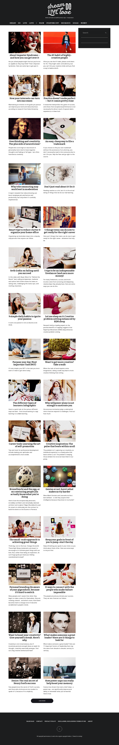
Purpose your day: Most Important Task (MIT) (25, 363)
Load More (42, 700)
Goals (75, 23)
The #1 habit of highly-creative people (59, 56)
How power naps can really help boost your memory (59, 682)
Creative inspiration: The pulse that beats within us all (59, 445)
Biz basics (65, 23)
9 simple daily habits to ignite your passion (25, 317)
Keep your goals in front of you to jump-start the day (59, 541)
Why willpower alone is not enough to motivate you (59, 404)
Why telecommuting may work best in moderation (24, 188)
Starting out (52, 23)
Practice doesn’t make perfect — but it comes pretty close (59, 99)
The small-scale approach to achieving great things (24, 541)
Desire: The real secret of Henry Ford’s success (24, 682)
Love (31, 23)
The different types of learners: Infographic (24, 404)
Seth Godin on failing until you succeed (24, 272)
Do (19, 23)
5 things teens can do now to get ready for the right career (59, 231)
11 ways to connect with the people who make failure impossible (59, 590)
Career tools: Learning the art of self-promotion (24, 445)
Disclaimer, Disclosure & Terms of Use (72, 721)
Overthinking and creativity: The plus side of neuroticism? (24, 142)
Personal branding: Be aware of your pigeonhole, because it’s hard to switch (24, 590)
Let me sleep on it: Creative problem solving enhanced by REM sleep (59, 319)
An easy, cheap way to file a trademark (59, 142)
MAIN (41, 23)
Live (25, 23)
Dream (13, 23)
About (90, 721)
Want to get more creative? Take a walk (59, 363)
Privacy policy (50, 721)
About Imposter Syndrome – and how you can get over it (25, 56)
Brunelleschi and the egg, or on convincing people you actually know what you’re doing (25, 493)
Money (84, 23)
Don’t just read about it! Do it (59, 187)
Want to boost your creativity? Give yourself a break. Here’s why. (25, 638)
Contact (39, 721)
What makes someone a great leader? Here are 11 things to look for (59, 638)
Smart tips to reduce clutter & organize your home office (24, 231)
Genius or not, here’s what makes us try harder (59, 490)
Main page (30, 721)
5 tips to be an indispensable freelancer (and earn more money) (59, 273)
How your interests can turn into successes (25, 99)
